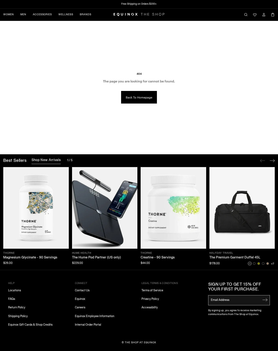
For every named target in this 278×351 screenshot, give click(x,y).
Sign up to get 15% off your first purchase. (234, 287)
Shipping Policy (18, 316)
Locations (14, 290)
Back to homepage (139, 97)
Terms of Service (152, 290)
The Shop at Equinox (140, 342)
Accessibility (149, 307)
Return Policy (16, 307)
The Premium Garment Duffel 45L (234, 257)
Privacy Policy (150, 299)
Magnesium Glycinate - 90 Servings (30, 257)
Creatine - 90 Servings (158, 257)
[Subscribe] (265, 299)
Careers (80, 307)
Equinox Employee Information (94, 316)
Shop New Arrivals (46, 160)
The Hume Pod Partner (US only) (96, 257)
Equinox (80, 299)
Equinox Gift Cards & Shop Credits (30, 325)
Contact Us (82, 290)
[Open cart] (273, 15)
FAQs (11, 299)
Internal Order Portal (88, 325)
